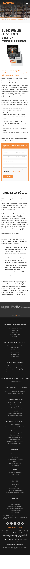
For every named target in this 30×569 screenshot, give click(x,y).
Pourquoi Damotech (15, 455)
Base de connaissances (15, 488)
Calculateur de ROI (15, 439)
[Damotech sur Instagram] (15, 523)
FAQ (15, 486)
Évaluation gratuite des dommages (15, 372)
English (9, 527)
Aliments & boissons (15, 405)
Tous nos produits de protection (15, 346)
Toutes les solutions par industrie (15, 403)
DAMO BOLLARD (15, 354)
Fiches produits (15, 431)
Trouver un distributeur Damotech (15, 490)
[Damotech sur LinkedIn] (7, 523)
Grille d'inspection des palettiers (15, 433)
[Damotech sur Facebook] (11, 523)
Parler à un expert (15, 504)
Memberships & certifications (15, 459)
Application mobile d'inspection (15, 393)
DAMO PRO (15, 330)
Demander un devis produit (15, 506)
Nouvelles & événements (15, 463)
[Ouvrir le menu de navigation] (27, 3)
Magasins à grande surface (15, 413)
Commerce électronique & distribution (15, 409)
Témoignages (15, 457)
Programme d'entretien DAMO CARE (15, 370)
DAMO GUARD (15, 348)
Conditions (19, 541)
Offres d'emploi (15, 474)
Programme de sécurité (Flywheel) (15, 441)
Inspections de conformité (15, 366)
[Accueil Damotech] (9, 3)
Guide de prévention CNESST (15, 443)
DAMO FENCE (15, 356)
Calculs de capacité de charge (15, 368)
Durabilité (15, 461)
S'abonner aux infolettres (15, 510)
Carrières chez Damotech (15, 472)
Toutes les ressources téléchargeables (15, 427)
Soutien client (15, 484)
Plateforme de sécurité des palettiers (15, 391)
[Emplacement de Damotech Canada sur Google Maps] (22, 523)
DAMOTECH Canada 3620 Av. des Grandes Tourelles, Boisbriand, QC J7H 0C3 (15, 517)
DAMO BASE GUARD (15, 350)
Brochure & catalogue (15, 429)
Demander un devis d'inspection (15, 508)
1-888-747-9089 (15, 512)
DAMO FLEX (15, 332)
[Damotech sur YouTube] (18, 523)
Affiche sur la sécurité (15, 435)
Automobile (15, 411)
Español (20, 527)
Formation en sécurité (15, 381)
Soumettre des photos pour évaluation (15, 492)
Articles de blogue (15, 424)
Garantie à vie (15, 336)
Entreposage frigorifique (15, 407)
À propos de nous (15, 453)
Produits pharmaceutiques (15, 415)
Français (14, 527)
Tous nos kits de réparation (15, 328)
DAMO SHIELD (15, 352)
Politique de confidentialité (14, 171)
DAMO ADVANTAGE (15, 334)
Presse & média (15, 465)
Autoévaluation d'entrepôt (15, 437)
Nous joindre (15, 502)
